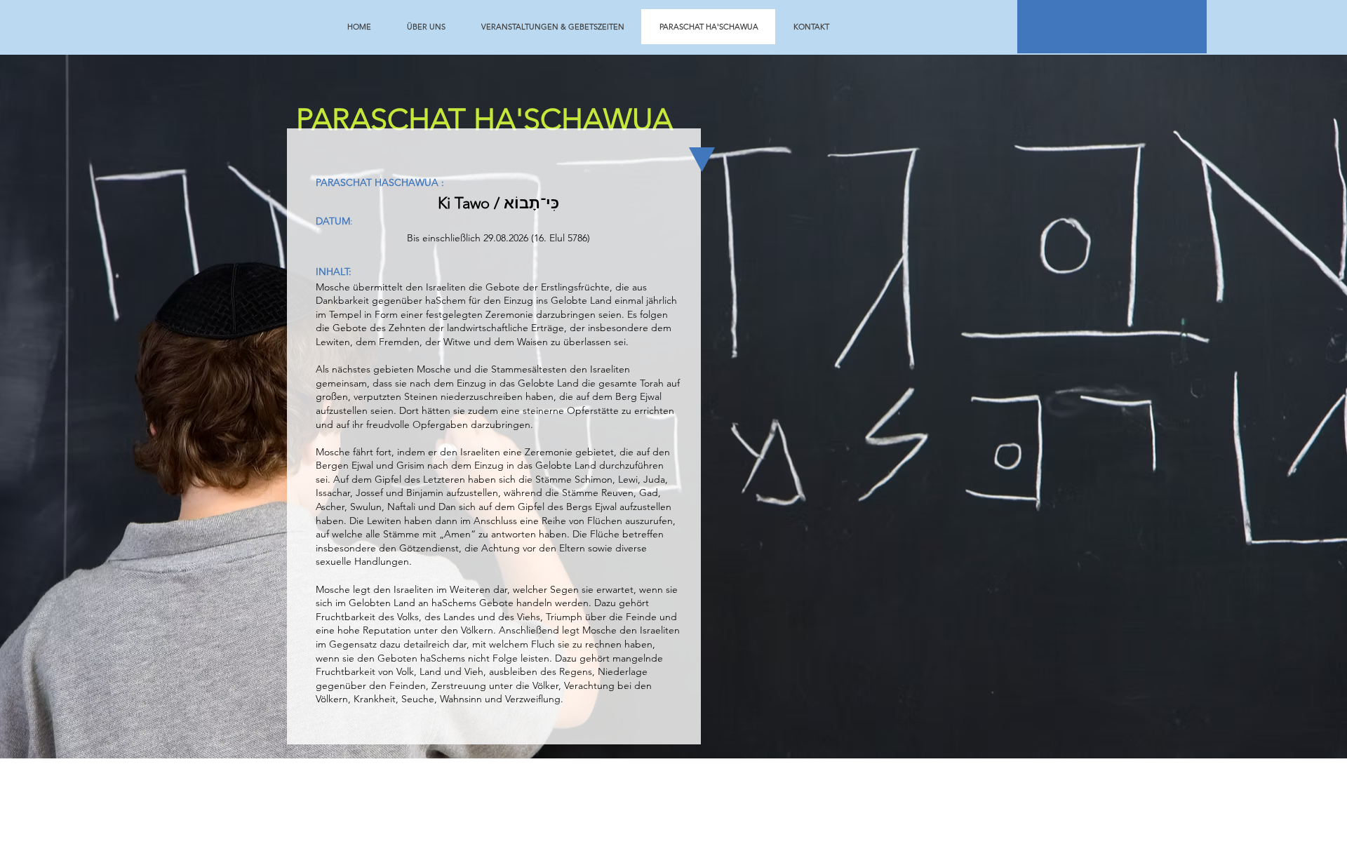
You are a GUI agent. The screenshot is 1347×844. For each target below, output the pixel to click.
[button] (1112, 26)
